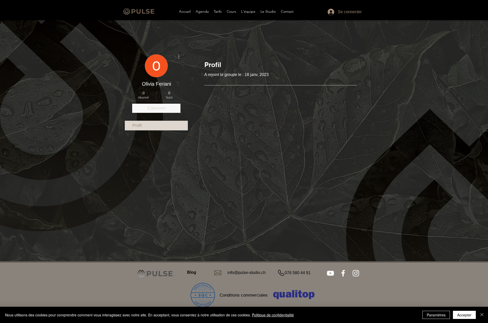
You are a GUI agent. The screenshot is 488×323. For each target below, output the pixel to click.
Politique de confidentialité (273, 314)
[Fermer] (482, 315)
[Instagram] (356, 273)
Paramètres (436, 314)
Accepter (464, 314)
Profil (137, 125)
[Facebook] (343, 273)
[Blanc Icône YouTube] (330, 273)
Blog (191, 272)
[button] (231, 11)
